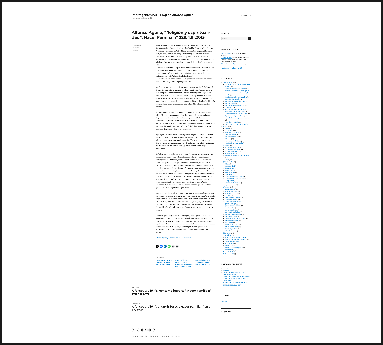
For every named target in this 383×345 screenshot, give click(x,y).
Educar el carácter (230, 103)
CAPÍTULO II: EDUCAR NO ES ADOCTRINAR (236, 277)
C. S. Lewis (228, 195)
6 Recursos (226, 233)
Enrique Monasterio (231, 199)
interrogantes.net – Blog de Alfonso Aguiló (162, 15)
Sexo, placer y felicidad (232, 122)
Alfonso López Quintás (232, 191)
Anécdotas (228, 235)
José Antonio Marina (231, 210)
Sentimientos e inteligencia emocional (237, 118)
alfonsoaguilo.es (226, 57)
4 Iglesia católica (228, 162)
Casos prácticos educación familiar (236, 237)
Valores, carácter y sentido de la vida (236, 124)
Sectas (227, 160)
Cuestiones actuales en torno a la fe (236, 97)
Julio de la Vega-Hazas (232, 225)
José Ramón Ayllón (231, 216)
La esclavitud (229, 174)
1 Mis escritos (246, 15)
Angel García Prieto (231, 193)
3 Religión (226, 145)
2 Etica (225, 126)
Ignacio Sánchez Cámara (232, 206)
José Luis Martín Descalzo (233, 214)
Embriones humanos (231, 137)
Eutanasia (228, 139)
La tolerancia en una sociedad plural (236, 114)
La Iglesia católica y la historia (234, 179)
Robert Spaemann (230, 231)
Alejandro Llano (230, 189)
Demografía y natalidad (232, 132)
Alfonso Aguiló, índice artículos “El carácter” (173, 238)
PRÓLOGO (226, 270)
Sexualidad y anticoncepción (234, 143)
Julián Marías (229, 222)
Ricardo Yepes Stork (231, 229)
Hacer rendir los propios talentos (235, 109)
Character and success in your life (235, 89)
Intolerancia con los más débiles (235, 112)
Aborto (227, 128)
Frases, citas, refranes (232, 241)
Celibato (227, 164)
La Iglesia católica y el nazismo (234, 176)
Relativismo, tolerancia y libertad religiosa (238, 156)
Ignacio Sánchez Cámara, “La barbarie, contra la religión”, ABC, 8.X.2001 (203, 262)
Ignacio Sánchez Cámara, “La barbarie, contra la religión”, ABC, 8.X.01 (164, 262)
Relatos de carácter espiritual (234, 248)
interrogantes (136, 45)
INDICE (225, 268)
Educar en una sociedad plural (234, 105)
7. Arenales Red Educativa (231, 252)
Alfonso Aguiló (226, 53)
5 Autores (226, 187)
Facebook (226, 312)
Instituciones (229, 170)
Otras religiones (230, 153)
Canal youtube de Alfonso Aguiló (231, 68)
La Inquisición (229, 181)
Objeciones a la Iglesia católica (234, 116)
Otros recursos (229, 243)
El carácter (135, 51)
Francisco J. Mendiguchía (233, 202)
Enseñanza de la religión (232, 149)
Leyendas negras (230, 185)
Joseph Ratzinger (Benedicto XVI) (235, 218)
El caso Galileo (229, 168)
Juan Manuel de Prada (231, 220)
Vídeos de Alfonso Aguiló (229, 64)
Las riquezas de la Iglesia (232, 183)
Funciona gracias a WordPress (170, 336)
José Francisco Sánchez (232, 212)
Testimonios (229, 250)
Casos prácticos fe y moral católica (235, 239)
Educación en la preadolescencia (235, 101)
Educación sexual (230, 135)
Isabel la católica (230, 172)
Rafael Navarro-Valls (231, 227)
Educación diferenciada (232, 99)
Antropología (229, 130)
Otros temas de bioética (232, 141)
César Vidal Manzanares (232, 197)
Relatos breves (229, 245)
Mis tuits (224, 302)
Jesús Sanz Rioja (230, 208)
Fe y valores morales (231, 151)
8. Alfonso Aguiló (228, 254)
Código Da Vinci (230, 166)
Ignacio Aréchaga (230, 204)
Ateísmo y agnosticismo (232, 147)
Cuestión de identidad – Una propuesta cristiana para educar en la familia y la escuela (237, 93)
